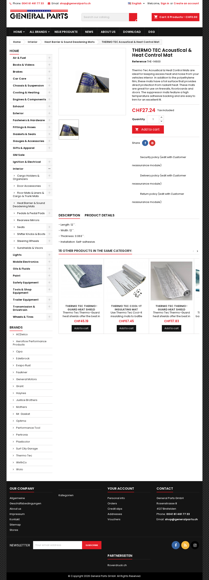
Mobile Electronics (25, 262)
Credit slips (115, 509)
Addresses (115, 514)
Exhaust (18, 106)
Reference (139, 61)
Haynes (21, 393)
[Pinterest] (152, 143)
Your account (121, 488)
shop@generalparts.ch (75, 3)
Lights (17, 255)
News (89, 32)
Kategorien (66, 495)
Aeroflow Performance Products (30, 342)
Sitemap (15, 525)
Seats (21, 227)
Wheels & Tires (23, 317)
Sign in (165, 3)
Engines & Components (29, 99)
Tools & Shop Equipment (22, 291)
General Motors (26, 379)
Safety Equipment (26, 282)
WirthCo (21, 462)
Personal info (116, 498)
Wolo (19, 469)
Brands (16, 327)
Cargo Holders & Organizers (26, 177)
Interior (18, 169)
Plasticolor (23, 442)
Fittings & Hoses (24, 127)
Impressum (17, 514)
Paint (16, 276)
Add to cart (147, 129)
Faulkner (21, 372)
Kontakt (15, 519)
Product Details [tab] (100, 215)
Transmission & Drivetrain (24, 308)
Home (17, 32)
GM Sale (18, 155)
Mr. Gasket (23, 414)
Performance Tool (28, 428)
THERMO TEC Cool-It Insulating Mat (126, 307)
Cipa (19, 351)
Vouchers (114, 519)
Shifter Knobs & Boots (31, 234)
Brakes (17, 72)
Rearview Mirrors (28, 220)
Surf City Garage (27, 448)
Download (132, 32)
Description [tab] (69, 215)
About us (108, 32)
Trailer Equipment (26, 300)
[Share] (145, 143)
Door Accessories (29, 186)
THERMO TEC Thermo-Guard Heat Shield (81, 307)
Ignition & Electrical (27, 162)
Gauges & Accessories (28, 141)
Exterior (18, 113)
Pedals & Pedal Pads (31, 213)
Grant (19, 386)
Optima (21, 421)
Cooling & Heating (26, 92)
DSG (151, 32)
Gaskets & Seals (24, 134)
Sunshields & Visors (30, 248)
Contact (165, 488)
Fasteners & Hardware (29, 120)
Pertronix (22, 435)
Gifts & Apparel (23, 148)
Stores (14, 530)
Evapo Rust (23, 365)
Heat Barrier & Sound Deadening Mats (29, 204)
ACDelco (22, 334)
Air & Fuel (19, 58)
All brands (38, 32)
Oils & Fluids (21, 269)
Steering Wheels (28, 241)
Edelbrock (23, 358)
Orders (112, 503)
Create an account (186, 3)
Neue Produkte (66, 32)
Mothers (21, 407)
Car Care (19, 79)
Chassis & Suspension (28, 85)
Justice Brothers (26, 400)
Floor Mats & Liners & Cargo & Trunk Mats (28, 194)
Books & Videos (23, 65)
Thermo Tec (24, 455)
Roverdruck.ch (117, 565)
